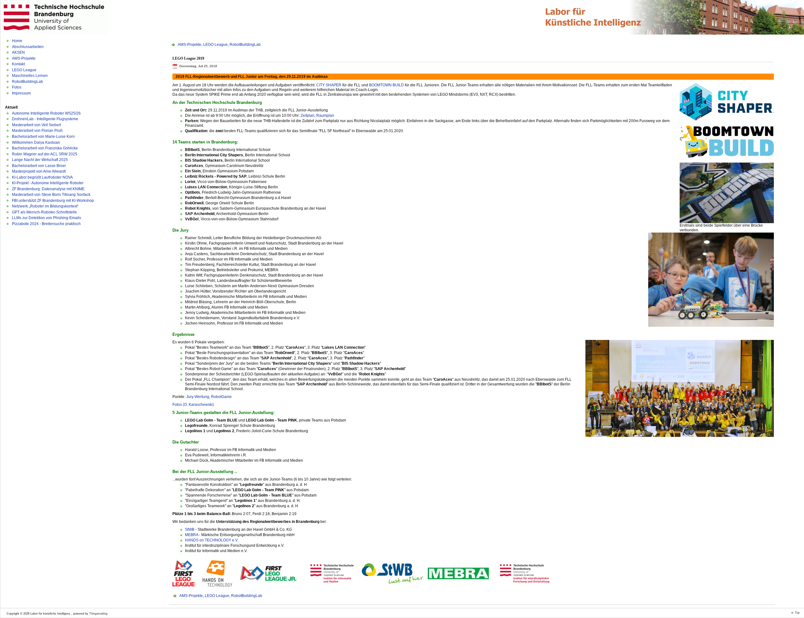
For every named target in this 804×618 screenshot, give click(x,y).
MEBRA (191, 535)
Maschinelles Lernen (30, 75)
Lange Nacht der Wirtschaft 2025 (40, 160)
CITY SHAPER (328, 85)
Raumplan (325, 115)
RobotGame (221, 397)
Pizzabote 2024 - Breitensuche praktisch (46, 224)
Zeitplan (307, 115)
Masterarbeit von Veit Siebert (36, 125)
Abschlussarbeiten (28, 47)
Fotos (16, 87)
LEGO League (24, 70)
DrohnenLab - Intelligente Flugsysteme (45, 119)
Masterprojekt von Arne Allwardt (39, 171)
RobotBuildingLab (27, 81)
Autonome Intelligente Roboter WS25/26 (46, 113)
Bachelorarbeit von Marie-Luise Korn (43, 136)
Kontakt (18, 64)
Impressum (21, 93)
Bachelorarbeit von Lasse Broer (39, 166)
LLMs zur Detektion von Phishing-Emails (46, 218)
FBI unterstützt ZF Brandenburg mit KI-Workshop (53, 200)
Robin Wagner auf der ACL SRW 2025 (44, 154)
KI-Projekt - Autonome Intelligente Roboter (48, 183)
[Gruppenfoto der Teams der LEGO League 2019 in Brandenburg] (679, 387)
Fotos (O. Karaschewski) (193, 404)
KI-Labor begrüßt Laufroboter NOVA (42, 177)
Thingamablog (98, 613)
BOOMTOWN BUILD (386, 85)
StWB (189, 529)
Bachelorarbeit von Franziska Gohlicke (45, 148)
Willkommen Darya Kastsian (36, 142)
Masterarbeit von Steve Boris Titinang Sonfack (51, 194)
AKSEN (18, 52)
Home (17, 41)
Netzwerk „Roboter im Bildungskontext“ (45, 206)
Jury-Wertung (197, 397)
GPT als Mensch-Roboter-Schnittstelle (44, 212)
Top (797, 612)
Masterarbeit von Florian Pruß (37, 130)
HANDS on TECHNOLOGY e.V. (211, 540)
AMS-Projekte (23, 58)
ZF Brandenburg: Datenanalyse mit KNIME (48, 189)
